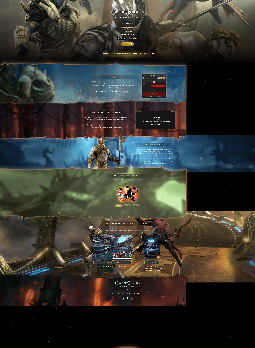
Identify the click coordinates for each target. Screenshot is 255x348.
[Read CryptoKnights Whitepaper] (127, 44)
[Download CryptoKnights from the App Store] (121, 38)
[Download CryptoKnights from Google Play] (133, 38)
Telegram (128, 23)
